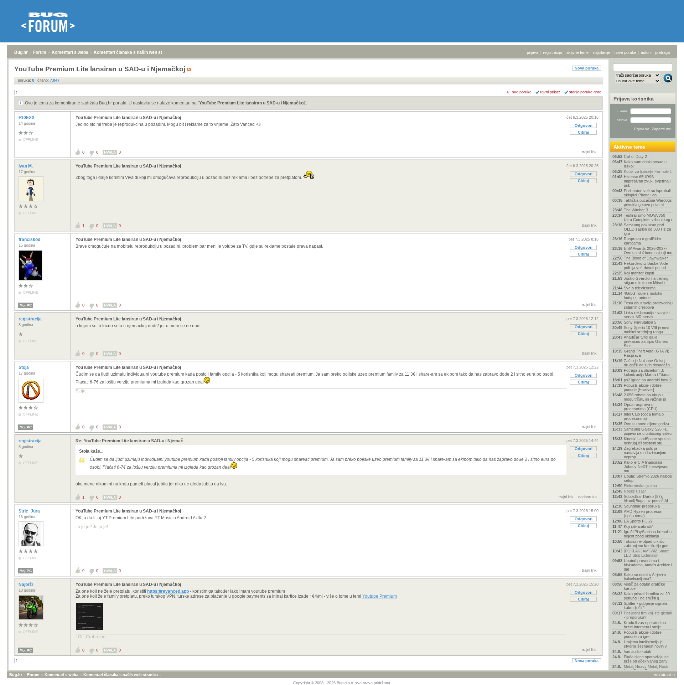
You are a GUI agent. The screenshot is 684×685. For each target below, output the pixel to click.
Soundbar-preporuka (642, 506)
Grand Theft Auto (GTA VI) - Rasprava (648, 353)
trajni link (589, 152)
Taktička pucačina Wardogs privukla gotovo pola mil (648, 202)
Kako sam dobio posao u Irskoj (645, 164)
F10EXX (27, 117)
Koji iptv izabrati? (638, 526)
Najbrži (26, 584)
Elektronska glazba (640, 486)
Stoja (24, 367)
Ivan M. (26, 166)
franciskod (30, 239)
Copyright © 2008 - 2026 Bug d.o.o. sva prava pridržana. (342, 683)
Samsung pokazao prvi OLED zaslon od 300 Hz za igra (647, 229)
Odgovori (583, 125)
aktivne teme (577, 52)
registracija (552, 52)
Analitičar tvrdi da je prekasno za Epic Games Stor (646, 341)
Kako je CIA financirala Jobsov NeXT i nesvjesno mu (646, 466)
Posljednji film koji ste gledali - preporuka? (648, 615)
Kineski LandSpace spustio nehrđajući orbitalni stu (647, 441)
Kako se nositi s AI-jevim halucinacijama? (645, 576)
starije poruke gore (585, 92)
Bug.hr (21, 52)
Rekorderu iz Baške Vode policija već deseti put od (646, 265)
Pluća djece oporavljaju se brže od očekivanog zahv (646, 659)
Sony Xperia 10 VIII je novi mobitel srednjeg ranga (646, 329)
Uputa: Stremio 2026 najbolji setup (648, 478)
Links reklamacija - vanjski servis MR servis (646, 314)
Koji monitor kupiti (639, 273)
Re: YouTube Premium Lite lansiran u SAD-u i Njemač (129, 440)
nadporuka (587, 497)
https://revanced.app (168, 591)
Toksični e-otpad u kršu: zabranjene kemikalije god (646, 543)
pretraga (662, 52)
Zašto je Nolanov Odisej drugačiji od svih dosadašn (647, 363)
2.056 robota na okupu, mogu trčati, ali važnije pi (645, 397)
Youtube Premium (379, 596)
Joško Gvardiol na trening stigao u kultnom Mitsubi (646, 280)
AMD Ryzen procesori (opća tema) (643, 513)
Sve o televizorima (640, 288)
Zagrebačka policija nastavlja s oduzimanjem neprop (645, 452)
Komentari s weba (70, 52)
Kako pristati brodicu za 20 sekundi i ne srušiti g (647, 596)
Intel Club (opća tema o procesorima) (644, 416)
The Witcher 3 (636, 210)
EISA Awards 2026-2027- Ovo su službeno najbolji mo (648, 250)
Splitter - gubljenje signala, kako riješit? (646, 605)
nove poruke (625, 52)
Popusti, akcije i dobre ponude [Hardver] (643, 387)
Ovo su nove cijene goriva (646, 424)
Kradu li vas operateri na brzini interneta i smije (645, 624)
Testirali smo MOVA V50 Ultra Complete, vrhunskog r (648, 217)
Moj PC (26, 305)
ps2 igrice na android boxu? (648, 380)
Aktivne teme (629, 147)
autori (646, 52)
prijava (532, 52)
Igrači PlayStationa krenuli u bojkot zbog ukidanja (648, 534)
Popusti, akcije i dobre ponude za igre (643, 634)
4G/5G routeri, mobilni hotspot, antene (643, 295)
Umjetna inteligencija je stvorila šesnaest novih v (645, 644)
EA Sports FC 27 (638, 521)
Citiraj (583, 132)
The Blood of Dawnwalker (646, 258)
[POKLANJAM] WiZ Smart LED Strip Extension (646, 553)
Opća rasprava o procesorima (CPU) (641, 406)
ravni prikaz (550, 92)
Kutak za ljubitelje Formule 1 (648, 171)
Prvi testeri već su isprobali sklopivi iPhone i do (647, 193)
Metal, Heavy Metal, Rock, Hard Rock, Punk (646, 668)
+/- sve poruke (519, 92)
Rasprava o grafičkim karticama (642, 241)
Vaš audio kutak (637, 651)
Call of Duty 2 (635, 156)
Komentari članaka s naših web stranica (134, 52)
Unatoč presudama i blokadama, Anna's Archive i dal (648, 564)
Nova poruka (586, 68)
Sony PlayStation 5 (640, 322)
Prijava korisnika (633, 99)
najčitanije (601, 52)
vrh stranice (664, 675)
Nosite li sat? (635, 491)
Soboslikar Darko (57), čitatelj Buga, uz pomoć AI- (646, 498)
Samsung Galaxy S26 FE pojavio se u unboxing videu (648, 431)
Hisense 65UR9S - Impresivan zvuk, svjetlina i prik (647, 181)
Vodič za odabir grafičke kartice (644, 586)
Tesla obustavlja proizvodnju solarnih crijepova (648, 305)
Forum (39, 52)
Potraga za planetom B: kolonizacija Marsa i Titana (646, 372)
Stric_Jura (30, 511)
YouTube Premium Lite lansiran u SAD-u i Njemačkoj (252, 103)
